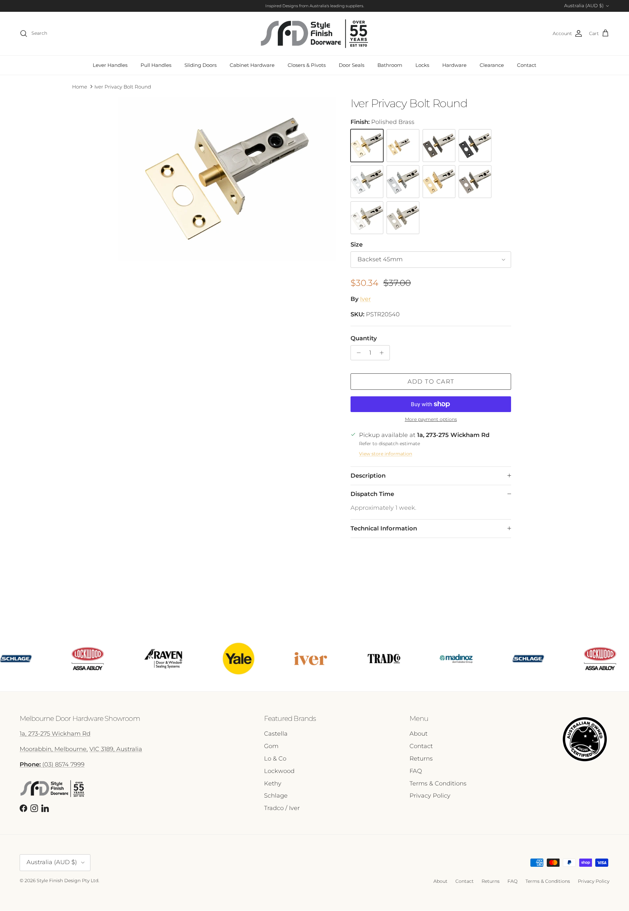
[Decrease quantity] (357, 353)
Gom (271, 746)
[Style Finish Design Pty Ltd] (314, 33)
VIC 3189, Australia (115, 749)
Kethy (272, 783)
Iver (365, 299)
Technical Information (384, 528)
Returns (421, 758)
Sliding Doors (200, 65)
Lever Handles (110, 65)
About (419, 733)
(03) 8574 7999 (52, 764)
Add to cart (431, 381)
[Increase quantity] (383, 353)
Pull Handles (156, 65)
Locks (422, 65)
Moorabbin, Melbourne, (54, 749)
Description (368, 475)
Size (357, 244)
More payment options (431, 419)
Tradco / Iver (282, 808)
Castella (276, 733)
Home (79, 87)
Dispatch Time (372, 494)
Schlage (276, 795)
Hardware (454, 65)
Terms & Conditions (438, 783)
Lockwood (279, 771)
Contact (526, 65)
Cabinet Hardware (252, 65)
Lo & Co (275, 758)
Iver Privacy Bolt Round (122, 87)
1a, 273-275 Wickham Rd (55, 733)
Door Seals (351, 65)
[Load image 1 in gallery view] (227, 179)
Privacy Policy (430, 795)
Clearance (492, 65)
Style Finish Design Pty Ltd (67, 880)
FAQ (416, 771)
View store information (385, 454)
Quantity (364, 338)
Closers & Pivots (307, 65)
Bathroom (389, 65)
